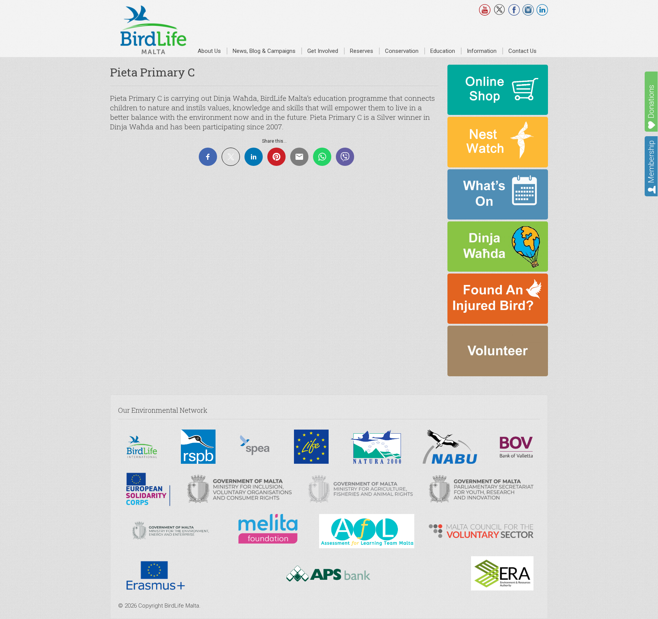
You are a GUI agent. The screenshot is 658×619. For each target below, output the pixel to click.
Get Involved (322, 51)
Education (442, 51)
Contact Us (522, 51)
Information (482, 51)
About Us (209, 51)
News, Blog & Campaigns (264, 51)
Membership (651, 161)
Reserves (361, 51)
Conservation (401, 51)
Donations (651, 101)
